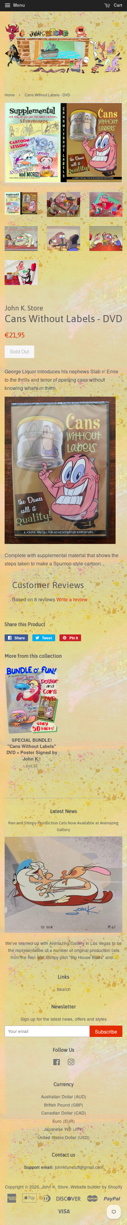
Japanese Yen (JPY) (64, 1129)
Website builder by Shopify (96, 1187)
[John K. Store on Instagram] (71, 1063)
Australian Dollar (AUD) (63, 1096)
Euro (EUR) (63, 1121)
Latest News (63, 811)
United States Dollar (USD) (64, 1137)
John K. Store (55, 1187)
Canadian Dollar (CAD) (63, 1113)
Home (10, 94)
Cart (117, 5)
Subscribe (106, 1031)
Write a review (72, 599)
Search (64, 989)
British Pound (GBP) (63, 1105)
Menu (18, 5)
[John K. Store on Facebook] (56, 1063)
